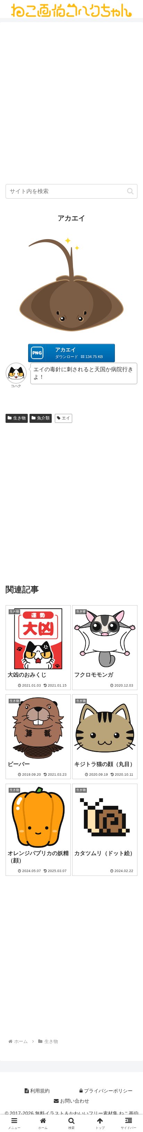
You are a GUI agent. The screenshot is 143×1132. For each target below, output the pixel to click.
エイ (66, 418)
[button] (130, 191)
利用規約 (39, 1091)
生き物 (19, 418)
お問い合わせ (74, 1101)
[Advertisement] (71, 104)
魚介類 (43, 418)
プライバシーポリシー (108, 1091)
